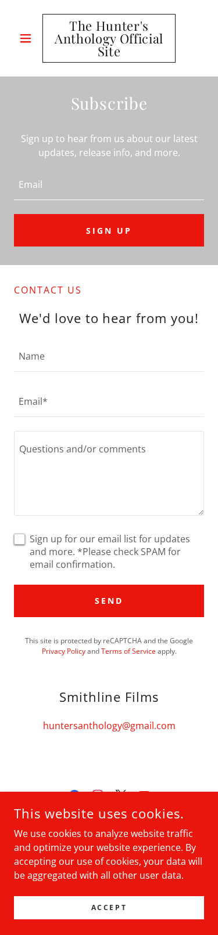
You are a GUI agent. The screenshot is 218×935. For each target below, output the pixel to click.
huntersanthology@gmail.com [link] (109, 725)
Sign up (109, 230)
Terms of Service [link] (128, 651)
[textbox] (109, 184)
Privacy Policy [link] (63, 651)
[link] (109, 38)
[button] (28, 38)
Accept (109, 907)
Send (109, 600)
